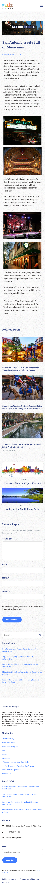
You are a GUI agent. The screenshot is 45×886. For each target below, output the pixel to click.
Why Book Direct (8, 743)
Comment (7, 539)
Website (6, 591)
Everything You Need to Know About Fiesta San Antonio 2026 (20, 665)
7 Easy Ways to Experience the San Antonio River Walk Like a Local (21, 445)
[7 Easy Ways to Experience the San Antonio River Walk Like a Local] (22, 425)
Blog (21, 54)
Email (5, 578)
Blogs (4, 754)
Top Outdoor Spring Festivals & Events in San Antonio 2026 (19, 657)
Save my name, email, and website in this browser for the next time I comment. (22, 608)
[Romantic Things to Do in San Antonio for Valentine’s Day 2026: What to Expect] (22, 349)
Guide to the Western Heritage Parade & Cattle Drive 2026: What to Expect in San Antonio (22, 407)
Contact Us (6, 774)
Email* (5, 846)
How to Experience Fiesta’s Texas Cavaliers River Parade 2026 (20, 650)
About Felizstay (8, 739)
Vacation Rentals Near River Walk (15, 762)
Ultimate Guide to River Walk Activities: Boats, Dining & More (22, 673)
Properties (6, 758)
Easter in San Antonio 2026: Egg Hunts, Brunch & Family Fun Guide (20, 681)
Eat (3, 750)
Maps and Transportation (11, 770)
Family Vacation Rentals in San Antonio (19, 766)
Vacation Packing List (10, 746)
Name (5, 565)
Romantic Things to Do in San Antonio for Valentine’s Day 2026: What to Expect (20, 368)
